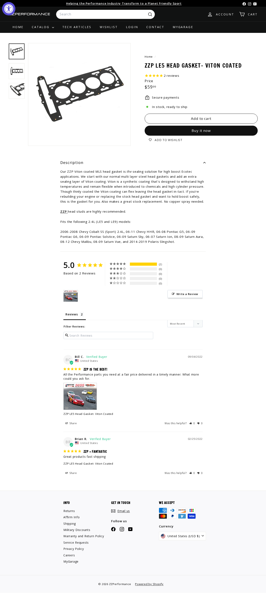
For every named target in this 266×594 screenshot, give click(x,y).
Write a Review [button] (187, 294)
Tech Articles (76, 27)
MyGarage (183, 27)
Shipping (69, 524)
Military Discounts (76, 530)
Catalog (41, 27)
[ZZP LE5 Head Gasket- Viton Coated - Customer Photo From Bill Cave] (71, 296)
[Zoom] (79, 94)
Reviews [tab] (71, 314)
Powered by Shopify (149, 584)
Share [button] (73, 423)
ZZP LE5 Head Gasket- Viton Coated (88, 414)
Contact (155, 27)
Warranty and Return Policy (83, 536)
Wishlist (109, 27)
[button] (192, 423)
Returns (69, 511)
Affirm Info (71, 517)
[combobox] (105, 14)
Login (132, 27)
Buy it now (201, 130)
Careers (69, 555)
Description (71, 162)
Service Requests (76, 542)
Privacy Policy (73, 549)
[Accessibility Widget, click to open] (8, 8)
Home (17, 27)
